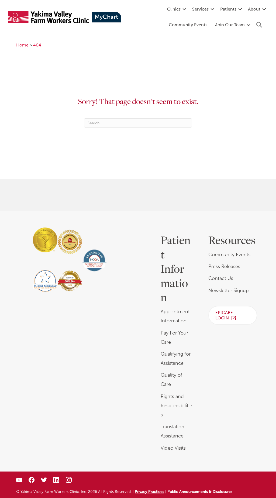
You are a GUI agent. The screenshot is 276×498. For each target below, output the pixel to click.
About (254, 9)
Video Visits (173, 448)
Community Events (188, 24)
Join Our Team (230, 24)
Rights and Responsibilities (176, 405)
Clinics (174, 9)
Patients (228, 9)
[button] (184, 9)
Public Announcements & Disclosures (199, 491)
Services (200, 9)
